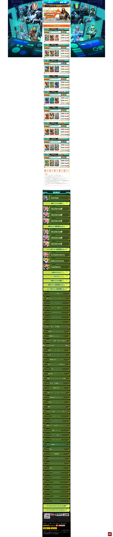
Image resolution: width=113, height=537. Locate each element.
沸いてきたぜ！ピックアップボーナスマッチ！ (56, 298)
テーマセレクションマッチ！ (56, 322)
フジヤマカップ (56, 482)
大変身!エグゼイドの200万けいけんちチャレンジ (56, 425)
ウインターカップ (56, 472)
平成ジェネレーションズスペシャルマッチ (56, 392)
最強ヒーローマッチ (56, 430)
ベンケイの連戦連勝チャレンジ (56, 453)
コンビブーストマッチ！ (56, 317)
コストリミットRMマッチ (56, 307)
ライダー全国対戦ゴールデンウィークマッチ (56, 444)
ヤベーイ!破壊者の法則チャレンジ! (56, 387)
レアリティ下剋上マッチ (56, 435)
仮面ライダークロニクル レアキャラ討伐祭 (56, 378)
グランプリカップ (56, 501)
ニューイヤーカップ (56, 477)
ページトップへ (110, 534)
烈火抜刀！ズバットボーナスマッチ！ (56, 331)
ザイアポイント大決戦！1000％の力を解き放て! (56, 340)
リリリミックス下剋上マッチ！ (56, 293)
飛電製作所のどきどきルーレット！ (56, 336)
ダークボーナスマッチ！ (56, 312)
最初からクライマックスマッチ (56, 468)
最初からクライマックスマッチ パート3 (56, 406)
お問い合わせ (54, 528)
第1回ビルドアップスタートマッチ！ (56, 402)
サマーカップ (56, 496)
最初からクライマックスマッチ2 (56, 449)
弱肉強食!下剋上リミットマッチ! (56, 359)
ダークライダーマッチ (56, 439)
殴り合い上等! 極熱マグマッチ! (56, 383)
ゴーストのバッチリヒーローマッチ (56, 463)
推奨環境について (47, 528)
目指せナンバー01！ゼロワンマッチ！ (56, 350)
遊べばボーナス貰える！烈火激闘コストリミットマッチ (56, 326)
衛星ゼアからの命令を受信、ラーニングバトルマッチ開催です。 (56, 345)
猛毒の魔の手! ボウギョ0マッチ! (56, 397)
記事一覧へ (63, 2)
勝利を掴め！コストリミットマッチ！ (56, 373)
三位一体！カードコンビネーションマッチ (56, 355)
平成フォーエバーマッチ (56, 369)
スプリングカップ (56, 486)
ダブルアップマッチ (56, 416)
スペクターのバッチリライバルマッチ (56, 458)
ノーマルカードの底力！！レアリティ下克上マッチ (56, 411)
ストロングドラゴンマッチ (56, 420)
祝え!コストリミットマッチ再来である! (56, 364)
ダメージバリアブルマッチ (56, 303)
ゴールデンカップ (56, 491)
